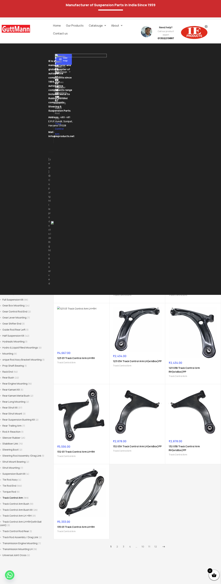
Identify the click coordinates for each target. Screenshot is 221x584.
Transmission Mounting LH (17, 549)
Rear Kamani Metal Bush (16, 395)
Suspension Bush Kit (14, 473)
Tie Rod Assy (10, 479)
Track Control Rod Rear (15, 531)
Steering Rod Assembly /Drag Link (21, 455)
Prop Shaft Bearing (13, 365)
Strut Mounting (11, 467)
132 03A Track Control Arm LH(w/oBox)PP (137, 446)
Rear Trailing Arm (12, 425)
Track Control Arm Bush (15, 503)
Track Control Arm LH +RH (17, 515)
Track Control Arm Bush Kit (17, 509)
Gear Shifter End (11, 323)
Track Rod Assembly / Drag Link (20, 537)
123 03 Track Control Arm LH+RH (76, 358)
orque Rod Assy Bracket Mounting (22, 359)
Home (57, 25)
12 (155, 546)
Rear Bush (8, 377)
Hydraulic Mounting (13, 341)
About (115, 25)
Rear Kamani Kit (11, 389)
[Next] (164, 547)
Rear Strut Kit (10, 407)
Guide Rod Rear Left (14, 329)
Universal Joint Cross (14, 555)
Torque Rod (9, 491)
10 (142, 546)
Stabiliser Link (10, 443)
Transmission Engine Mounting (19, 543)
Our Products (75, 25)
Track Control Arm (122, 295)
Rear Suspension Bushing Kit (18, 419)
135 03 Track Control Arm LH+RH (76, 526)
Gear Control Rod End (14, 311)
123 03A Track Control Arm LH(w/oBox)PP (137, 361)
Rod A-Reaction (11, 431)
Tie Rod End (9, 485)
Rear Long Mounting (13, 401)
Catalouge (96, 25)
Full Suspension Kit (12, 299)
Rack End (7, 371)
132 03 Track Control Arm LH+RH (76, 451)
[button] (97, 25)
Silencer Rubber (11, 437)
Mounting (7, 353)
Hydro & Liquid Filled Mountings (20, 347)
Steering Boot (10, 449)
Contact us (60, 33)
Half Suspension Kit (13, 335)
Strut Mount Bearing (14, 461)
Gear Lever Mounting (14, 317)
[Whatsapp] (9, 575)
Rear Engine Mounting (14, 383)
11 (149, 546)
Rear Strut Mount (12, 413)
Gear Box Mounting (13, 305)
